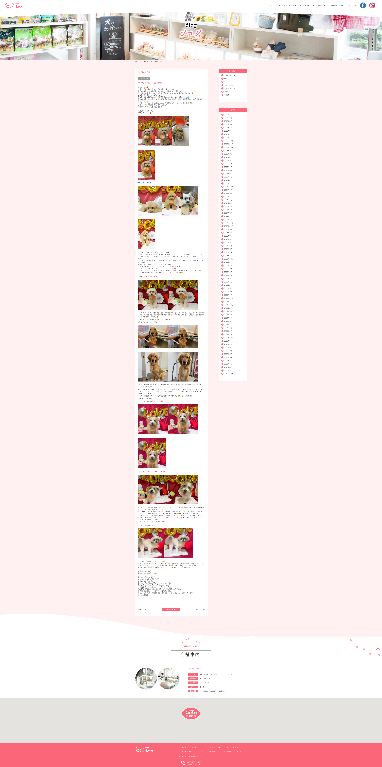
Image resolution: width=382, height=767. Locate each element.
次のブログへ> (200, 609)
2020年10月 (228, 344)
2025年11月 (228, 144)
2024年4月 (228, 206)
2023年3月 (228, 249)
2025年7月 (228, 157)
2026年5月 (228, 124)
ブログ (201, 751)
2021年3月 (228, 328)
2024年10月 (228, 187)
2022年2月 (228, 292)
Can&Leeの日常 (229, 75)
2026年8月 (228, 114)
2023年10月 (228, 226)
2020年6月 (228, 357)
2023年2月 (228, 252)
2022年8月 (228, 272)
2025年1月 (228, 177)
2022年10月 (228, 265)
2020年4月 (228, 364)
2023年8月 (228, 233)
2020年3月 (228, 367)
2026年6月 (228, 121)
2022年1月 (228, 295)
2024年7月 (228, 196)
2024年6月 (228, 200)
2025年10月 (228, 147)
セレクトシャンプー (307, 5)
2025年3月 (228, 170)
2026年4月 (228, 128)
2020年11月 (228, 341)
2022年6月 (228, 279)
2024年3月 (228, 210)
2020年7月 (228, 354)
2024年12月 (228, 180)
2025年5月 (228, 164)
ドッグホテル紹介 (290, 5)
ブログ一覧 (143, 61)
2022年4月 (228, 285)
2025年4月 (228, 167)
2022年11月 (228, 262)
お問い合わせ (345, 5)
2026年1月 (228, 137)
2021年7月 (228, 315)
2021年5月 (228, 321)
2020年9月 (228, 347)
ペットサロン (229, 85)
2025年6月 (228, 160)
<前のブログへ (142, 609)
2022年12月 (228, 259)
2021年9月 (228, 308)
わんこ (226, 78)
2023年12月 (228, 219)
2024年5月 (228, 203)
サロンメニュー (274, 5)
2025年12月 (228, 141)
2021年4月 (228, 324)
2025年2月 (228, 174)
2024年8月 (228, 193)
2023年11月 (228, 223)
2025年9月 (228, 151)
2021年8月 (228, 311)
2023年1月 (228, 256)
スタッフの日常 (229, 88)
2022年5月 (228, 282)
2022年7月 (228, 275)
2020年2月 (228, 370)
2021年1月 (228, 334)
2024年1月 (228, 216)
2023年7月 (228, 236)
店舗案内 (334, 5)
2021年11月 (228, 301)
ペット (226, 82)
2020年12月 (228, 338)
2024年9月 (228, 190)
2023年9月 (228, 229)
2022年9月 (228, 269)
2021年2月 (228, 331)
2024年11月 (228, 183)
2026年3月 (228, 131)
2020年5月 (228, 361)
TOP (136, 61)
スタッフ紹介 (322, 5)
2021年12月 (228, 298)
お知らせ (227, 92)
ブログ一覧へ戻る (171, 609)
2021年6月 (228, 318)
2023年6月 (228, 239)
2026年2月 (228, 134)
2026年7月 (228, 118)
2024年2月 (228, 213)
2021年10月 (228, 305)
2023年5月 (228, 242)
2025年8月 (228, 154)
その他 (226, 95)
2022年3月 (228, 288)
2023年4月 (228, 246)
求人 (354, 5)
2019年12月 (228, 374)
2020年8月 (228, 351)
